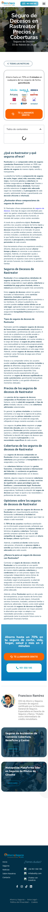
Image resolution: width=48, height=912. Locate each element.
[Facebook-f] (17, 886)
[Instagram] (21, 886)
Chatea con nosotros (33, 878)
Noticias (6, 869)
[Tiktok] (26, 886)
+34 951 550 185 (35, 869)
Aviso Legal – (32, 899)
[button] (44, 3)
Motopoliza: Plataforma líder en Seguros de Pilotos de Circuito (22, 771)
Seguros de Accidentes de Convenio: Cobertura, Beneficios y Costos (21, 737)
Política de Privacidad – (20, 902)
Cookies (34, 902)
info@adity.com (34, 873)
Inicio (5, 862)
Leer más (12, 749)
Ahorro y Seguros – (18, 899)
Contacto (6, 877)
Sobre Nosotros (9, 873)
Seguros (6, 865)
